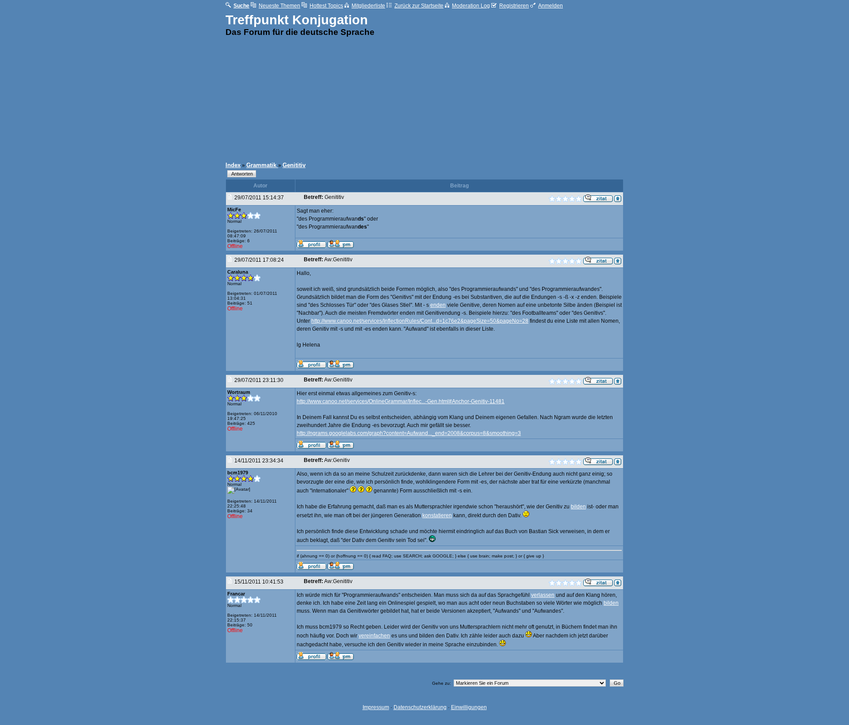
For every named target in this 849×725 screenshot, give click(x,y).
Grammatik (262, 165)
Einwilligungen (469, 707)
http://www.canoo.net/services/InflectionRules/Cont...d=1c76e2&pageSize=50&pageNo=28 (419, 321)
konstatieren (437, 515)
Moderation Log (471, 6)
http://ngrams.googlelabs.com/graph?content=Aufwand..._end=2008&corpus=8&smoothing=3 (409, 433)
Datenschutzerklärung (420, 707)
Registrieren (514, 6)
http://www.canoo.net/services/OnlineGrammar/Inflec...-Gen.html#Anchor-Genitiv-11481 (401, 401)
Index (233, 165)
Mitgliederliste (368, 6)
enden (438, 305)
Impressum (376, 707)
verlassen (543, 595)
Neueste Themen (279, 6)
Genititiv (294, 165)
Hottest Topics (326, 6)
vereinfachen (374, 636)
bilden (578, 507)
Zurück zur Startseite (419, 6)
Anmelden (550, 6)
